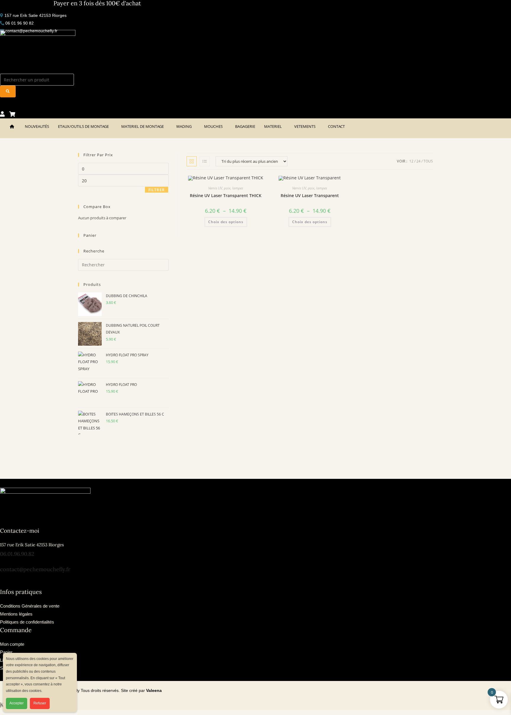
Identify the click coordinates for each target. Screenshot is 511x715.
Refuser (39, 703)
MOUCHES (213, 126)
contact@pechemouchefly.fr (35, 569)
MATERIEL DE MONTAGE (142, 126)
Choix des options (225, 221)
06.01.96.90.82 (17, 553)
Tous (428, 161)
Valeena (154, 690)
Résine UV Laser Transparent (310, 195)
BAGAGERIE (245, 126)
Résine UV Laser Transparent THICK (225, 195)
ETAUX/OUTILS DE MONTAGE (83, 126)
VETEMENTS (305, 126)
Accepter (16, 703)
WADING (184, 126)
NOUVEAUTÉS (37, 126)
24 (418, 161)
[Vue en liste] (205, 161)
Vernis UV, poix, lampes (225, 188)
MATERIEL (273, 126)
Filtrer (156, 189)
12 (411, 161)
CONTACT (336, 126)
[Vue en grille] (192, 161)
